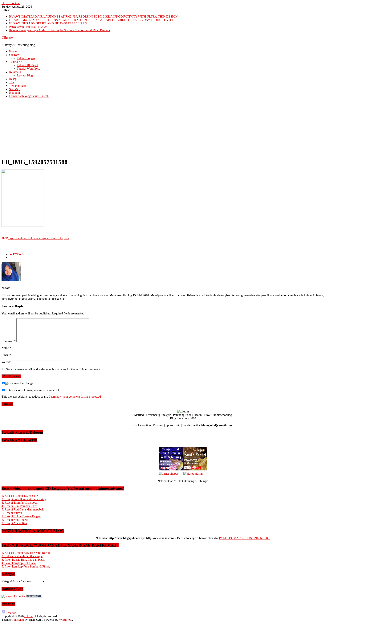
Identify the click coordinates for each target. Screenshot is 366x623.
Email (6, 355)
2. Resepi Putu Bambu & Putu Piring (24, 499)
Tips (11, 82)
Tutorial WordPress (28, 68)
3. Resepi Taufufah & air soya (20, 502)
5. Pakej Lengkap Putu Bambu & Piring (26, 566)
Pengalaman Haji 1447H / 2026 (28, 26)
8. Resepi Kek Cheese (15, 519)
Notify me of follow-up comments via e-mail (32, 390)
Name (6, 348)
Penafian (11, 612)
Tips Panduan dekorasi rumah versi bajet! (38, 238)
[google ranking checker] (14, 596)
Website (6, 362)
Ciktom (7, 38)
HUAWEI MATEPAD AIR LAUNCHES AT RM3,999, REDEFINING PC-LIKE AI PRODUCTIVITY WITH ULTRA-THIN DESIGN (93, 16)
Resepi (13, 78)
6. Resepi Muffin (12, 512)
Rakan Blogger (26, 58)
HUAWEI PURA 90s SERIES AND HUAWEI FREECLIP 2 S (48, 23)
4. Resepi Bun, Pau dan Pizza (19, 506)
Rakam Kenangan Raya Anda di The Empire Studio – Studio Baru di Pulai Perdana (59, 30)
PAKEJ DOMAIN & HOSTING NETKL (244, 538)
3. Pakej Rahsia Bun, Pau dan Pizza (23, 559)
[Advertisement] (183, 127)
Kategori (7, 581)
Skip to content (11, 3)
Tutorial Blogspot (27, 65)
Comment (9, 341)
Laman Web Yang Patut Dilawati (29, 96)
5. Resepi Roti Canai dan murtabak (23, 509)
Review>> (15, 72)
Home (13, 51)
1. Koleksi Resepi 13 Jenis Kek (20, 495)
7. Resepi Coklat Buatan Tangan (21, 516)
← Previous (16, 254)
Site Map (14, 89)
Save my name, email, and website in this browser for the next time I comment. (53, 369)
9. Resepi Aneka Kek (14, 523)
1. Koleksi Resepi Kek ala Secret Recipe (26, 552)
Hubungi (14, 92)
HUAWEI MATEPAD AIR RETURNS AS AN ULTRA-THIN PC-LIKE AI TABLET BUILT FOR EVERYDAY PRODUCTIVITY (91, 20)
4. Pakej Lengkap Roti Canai (19, 563)
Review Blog (25, 75)
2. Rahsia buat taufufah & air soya (22, 556)
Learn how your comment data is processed (75, 396)
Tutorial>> (15, 61)
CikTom (14, 54)
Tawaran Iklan (17, 85)
